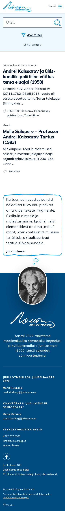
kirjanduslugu (42, 111)
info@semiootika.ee (14, 440)
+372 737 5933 (11, 436)
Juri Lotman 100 (12, 465)
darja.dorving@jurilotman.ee (19, 418)
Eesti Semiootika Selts (16, 469)
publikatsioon (15, 115)
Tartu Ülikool (31, 115)
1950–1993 (13, 111)
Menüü (52, 6)
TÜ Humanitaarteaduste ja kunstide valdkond (30, 474)
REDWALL (8, 505)
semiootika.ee (11, 445)
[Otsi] (57, 22)
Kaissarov (27, 111)
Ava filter (34, 35)
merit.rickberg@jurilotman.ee (19, 392)
